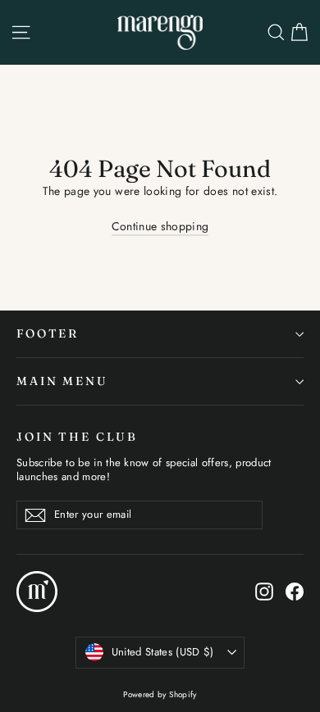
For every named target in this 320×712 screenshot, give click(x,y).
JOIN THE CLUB (77, 436)
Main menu (62, 381)
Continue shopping (160, 226)
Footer (47, 333)
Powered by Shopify (159, 694)
